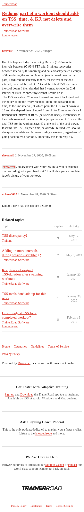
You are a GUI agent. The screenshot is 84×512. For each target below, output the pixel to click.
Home (6, 346)
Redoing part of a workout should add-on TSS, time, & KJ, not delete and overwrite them (40, 19)
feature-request (10, 35)
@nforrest (9, 166)
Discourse (24, 363)
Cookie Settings (64, 505)
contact (72, 464)
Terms (49, 505)
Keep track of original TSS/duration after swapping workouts (22, 274)
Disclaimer (36, 505)
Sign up (9, 394)
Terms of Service (58, 346)
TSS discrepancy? (14, 235)
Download (26, 394)
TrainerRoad (9, 4)
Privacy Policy (11, 354)
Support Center (54, 464)
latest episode (43, 433)
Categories (20, 346)
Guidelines (37, 346)
